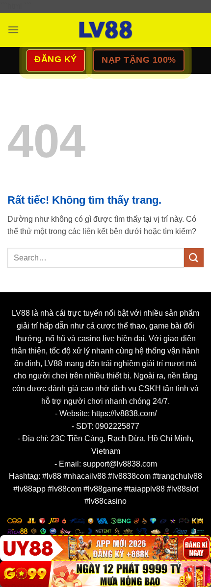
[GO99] (105, 574)
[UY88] (105, 548)
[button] (13, 30)
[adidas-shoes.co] (105, 30)
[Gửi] (194, 257)
